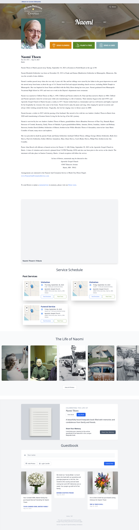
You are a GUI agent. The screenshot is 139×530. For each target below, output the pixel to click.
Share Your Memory (108, 432)
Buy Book (81, 414)
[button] (32, 286)
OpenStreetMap (71, 524)
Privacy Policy (64, 521)
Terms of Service (74, 521)
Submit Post (109, 463)
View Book (71, 414)
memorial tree (44, 185)
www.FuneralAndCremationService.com (35, 176)
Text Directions (47, 296)
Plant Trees (60, 296)
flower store (72, 185)
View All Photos (69, 387)
